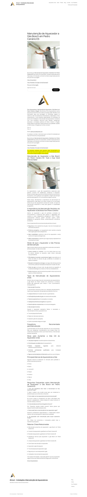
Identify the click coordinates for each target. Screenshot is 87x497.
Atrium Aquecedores (32, 461)
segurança (54, 214)
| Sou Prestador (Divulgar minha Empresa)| (37, 82)
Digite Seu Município (31, 87)
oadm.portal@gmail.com (36, 131)
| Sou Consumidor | (31, 80)
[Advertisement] (43, 18)
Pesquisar (56, 89)
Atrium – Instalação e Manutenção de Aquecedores (29, 480)
